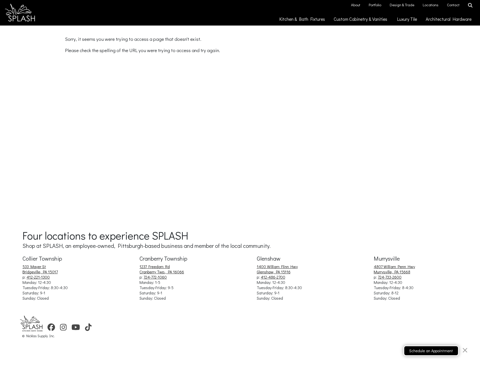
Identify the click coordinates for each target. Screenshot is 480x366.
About (356, 4)
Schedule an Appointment (431, 350)
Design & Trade (402, 4)
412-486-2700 (273, 277)
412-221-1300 (38, 277)
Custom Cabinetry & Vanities (361, 19)
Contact (453, 4)
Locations (431, 4)
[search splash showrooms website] (470, 5)
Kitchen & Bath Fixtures (302, 19)
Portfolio (375, 4)
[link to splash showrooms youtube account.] (76, 328)
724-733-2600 (390, 277)
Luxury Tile (407, 19)
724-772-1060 (155, 277)
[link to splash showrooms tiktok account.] (88, 328)
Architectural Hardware (449, 19)
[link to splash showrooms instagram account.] (63, 328)
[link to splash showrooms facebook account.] (51, 328)
